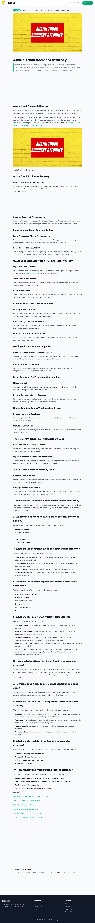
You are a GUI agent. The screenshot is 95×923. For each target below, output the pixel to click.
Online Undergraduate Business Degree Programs (30, 796)
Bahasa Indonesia (60, 10)
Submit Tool (87, 3)
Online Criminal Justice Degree (24, 805)
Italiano (69, 10)
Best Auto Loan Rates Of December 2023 (27, 813)
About (67, 904)
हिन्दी (37, 10)
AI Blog (36, 909)
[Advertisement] (47, 88)
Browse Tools (71, 3)
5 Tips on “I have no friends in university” (27, 817)
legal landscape (33, 273)
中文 (75, 10)
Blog (79, 3)
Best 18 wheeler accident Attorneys (25, 809)
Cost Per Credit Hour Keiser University (26, 801)
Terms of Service (70, 912)
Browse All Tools (39, 904)
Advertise (68, 906)
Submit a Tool (38, 906)
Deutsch (50, 10)
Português (43, 10)
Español (24, 10)
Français (31, 10)
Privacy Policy (69, 909)
